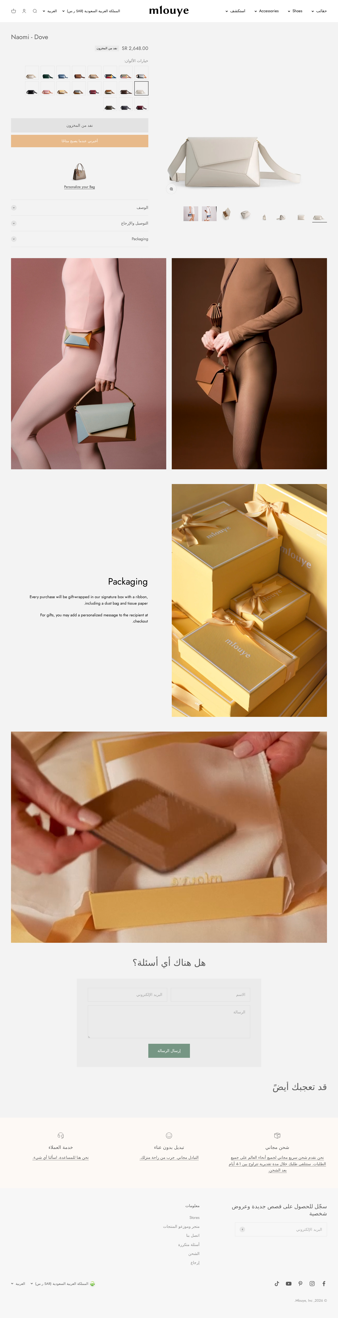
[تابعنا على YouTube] (289, 1284)
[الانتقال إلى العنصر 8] (190, 214)
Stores (194, 1217)
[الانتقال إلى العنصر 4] (264, 214)
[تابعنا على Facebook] (324, 1284)
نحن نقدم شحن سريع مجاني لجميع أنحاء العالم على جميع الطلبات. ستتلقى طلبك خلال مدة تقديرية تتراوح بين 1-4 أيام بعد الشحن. (277, 1164)
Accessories (269, 11)
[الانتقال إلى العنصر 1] (319, 214)
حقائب (321, 11)
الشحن (194, 1253)
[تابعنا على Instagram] (312, 1284)
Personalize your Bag (79, 186)
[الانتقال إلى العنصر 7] (209, 214)
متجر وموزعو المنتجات (181, 1226)
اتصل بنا (193, 1235)
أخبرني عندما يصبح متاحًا (80, 141)
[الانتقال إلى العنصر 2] (301, 214)
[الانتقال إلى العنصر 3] (282, 214)
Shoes (297, 11)
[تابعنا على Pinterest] (300, 1284)
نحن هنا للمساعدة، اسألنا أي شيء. (60, 1157)
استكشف (237, 11)
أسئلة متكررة (189, 1244)
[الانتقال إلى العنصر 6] (227, 214)
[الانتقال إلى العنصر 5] (246, 214)
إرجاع (195, 1262)
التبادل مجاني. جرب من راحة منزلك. (169, 1157)
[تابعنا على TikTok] (277, 1284)
